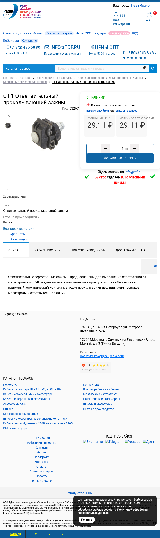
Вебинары (11, 41)
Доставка (23, 33)
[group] (48, 140)
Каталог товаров (18, 68)
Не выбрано (140, 5)
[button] (8, 116)
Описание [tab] (16, 250)
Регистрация (121, 24)
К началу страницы (77, 493)
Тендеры (99, 33)
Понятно (86, 519)
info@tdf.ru (87, 319)
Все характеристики (18, 229)
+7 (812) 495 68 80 (25, 47)
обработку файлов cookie (95, 509)
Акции (38, 33)
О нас (7, 33)
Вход (116, 20)
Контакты (29, 41)
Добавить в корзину (120, 158)
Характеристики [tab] (48, 250)
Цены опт (105, 47)
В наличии (95, 97)
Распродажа (119, 33)
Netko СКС (83, 33)
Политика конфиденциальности (102, 356)
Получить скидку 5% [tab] (88, 250)
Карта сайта (88, 352)
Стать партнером (59, 33)
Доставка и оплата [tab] (131, 250)
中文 (135, 33)
